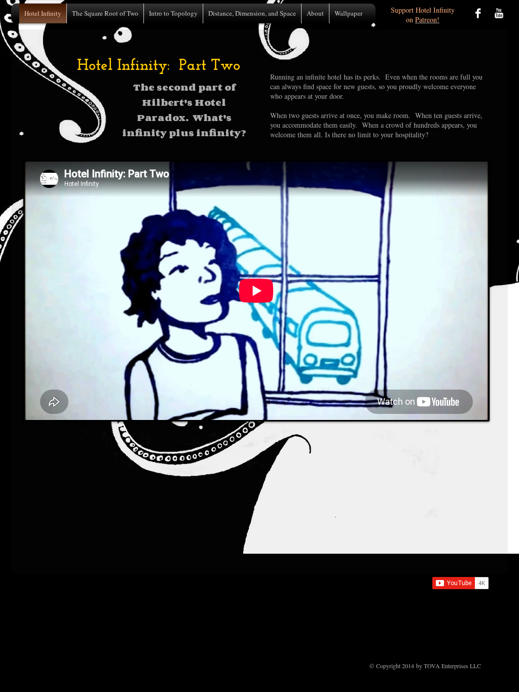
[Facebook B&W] (478, 13)
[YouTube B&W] (499, 13)
